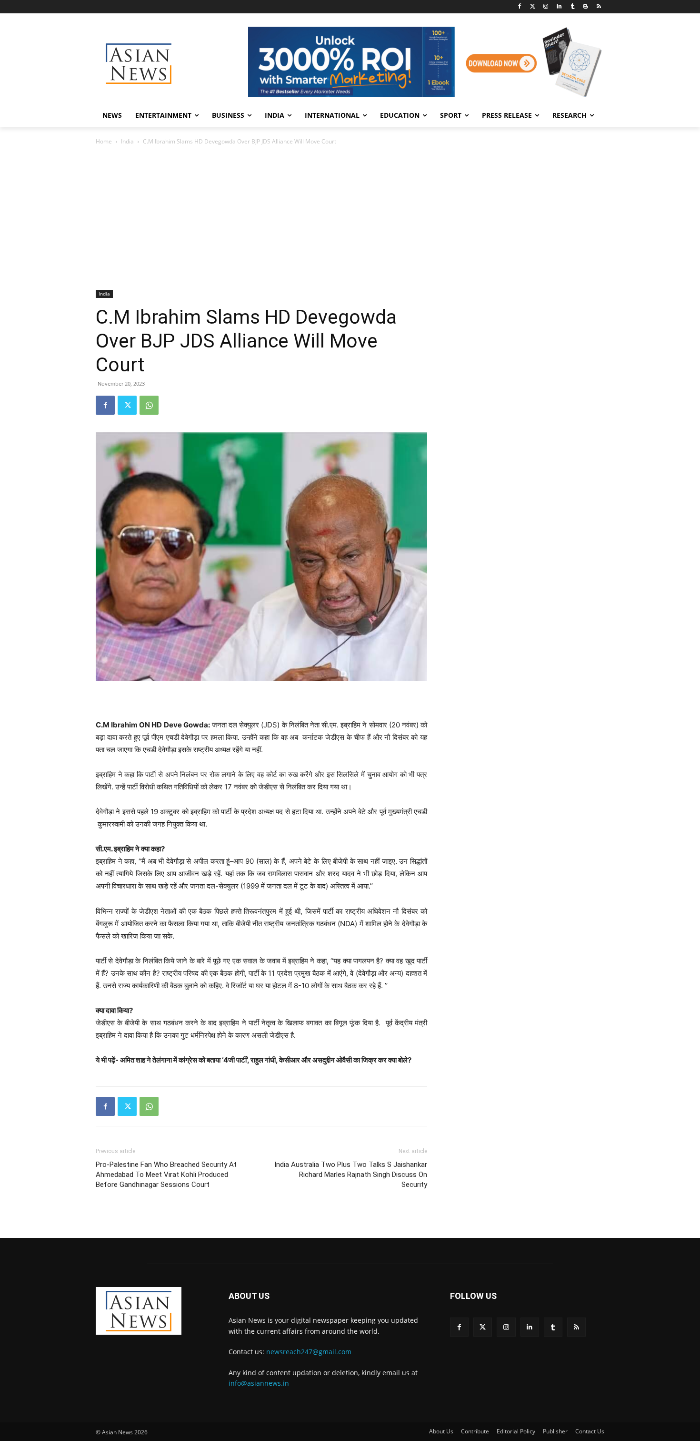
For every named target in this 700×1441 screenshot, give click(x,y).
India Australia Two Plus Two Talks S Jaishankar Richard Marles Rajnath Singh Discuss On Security (350, 1174)
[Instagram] (545, 6)
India (127, 141)
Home (104, 141)
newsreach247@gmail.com (308, 1351)
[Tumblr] (572, 6)
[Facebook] (519, 6)
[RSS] (598, 6)
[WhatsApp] (149, 405)
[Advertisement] (350, 218)
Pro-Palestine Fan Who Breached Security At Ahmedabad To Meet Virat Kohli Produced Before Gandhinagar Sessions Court (166, 1174)
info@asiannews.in (259, 1383)
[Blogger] (585, 6)
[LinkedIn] (559, 6)
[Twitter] (532, 6)
